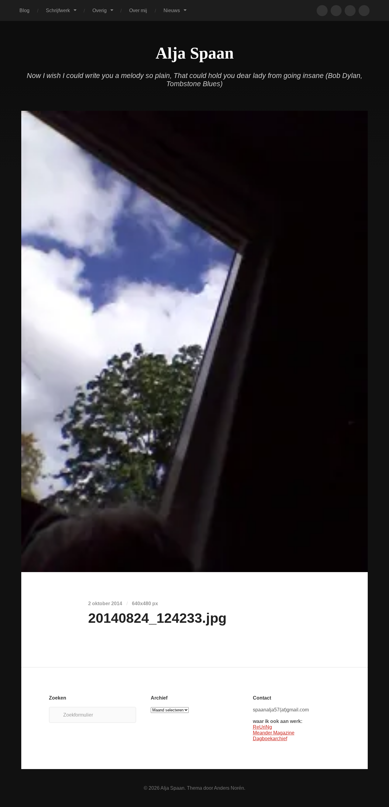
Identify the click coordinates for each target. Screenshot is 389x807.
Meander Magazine (273, 732)
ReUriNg (262, 727)
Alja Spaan (195, 53)
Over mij (138, 10)
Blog (24, 10)
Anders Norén (229, 788)
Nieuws (172, 10)
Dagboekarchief (270, 738)
